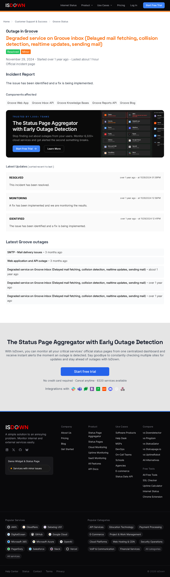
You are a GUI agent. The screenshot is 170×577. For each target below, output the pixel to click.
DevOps (120, 449)
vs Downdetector (152, 432)
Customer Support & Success (31, 21)
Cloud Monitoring (97, 447)
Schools (120, 460)
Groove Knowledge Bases (73, 102)
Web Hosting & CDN (124, 541)
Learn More (54, 148)
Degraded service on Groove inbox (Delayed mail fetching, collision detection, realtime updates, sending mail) (76, 269)
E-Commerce (97, 534)
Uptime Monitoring (98, 452)
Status (25, 571)
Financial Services (130, 548)
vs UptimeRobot (151, 454)
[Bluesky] (27, 449)
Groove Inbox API (43, 102)
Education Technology (121, 527)
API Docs (93, 469)
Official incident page (20, 64)
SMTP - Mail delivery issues (24, 252)
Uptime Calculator (152, 485)
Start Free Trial (154, 5)
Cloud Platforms (98, 541)
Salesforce (38, 548)
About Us (66, 432)
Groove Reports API (104, 102)
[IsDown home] (15, 5)
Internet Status (68, 5)
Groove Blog (127, 102)
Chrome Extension (152, 496)
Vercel (73, 548)
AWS (14, 527)
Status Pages (95, 441)
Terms (49, 571)
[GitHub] (20, 449)
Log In (133, 5)
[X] (13, 449)
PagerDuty (17, 548)
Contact (37, 571)
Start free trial (85, 372)
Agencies (121, 465)
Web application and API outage (27, 260)
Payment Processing (150, 527)
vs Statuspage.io (152, 449)
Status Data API (124, 476)
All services (13, 556)
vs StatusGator (151, 443)
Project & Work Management (125, 534)
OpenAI (68, 541)
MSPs (119, 443)
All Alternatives (151, 460)
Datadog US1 (55, 527)
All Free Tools (150, 474)
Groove (31, 31)
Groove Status (60, 21)
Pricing (121, 5)
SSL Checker (150, 480)
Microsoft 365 (19, 541)
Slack (57, 548)
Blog (63, 443)
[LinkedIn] (7, 449)
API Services (96, 527)
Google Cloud (60, 534)
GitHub (39, 534)
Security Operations (151, 541)
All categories (153, 548)
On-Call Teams (123, 454)
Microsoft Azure (45, 541)
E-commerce (122, 471)
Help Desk (121, 438)
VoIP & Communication (102, 548)
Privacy (60, 571)
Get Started (67, 449)
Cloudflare (32, 527)
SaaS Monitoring (97, 458)
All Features (94, 463)
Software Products (126, 432)
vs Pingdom (149, 438)
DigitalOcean (18, 534)
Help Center (11, 571)
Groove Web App (18, 102)
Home (6, 21)
